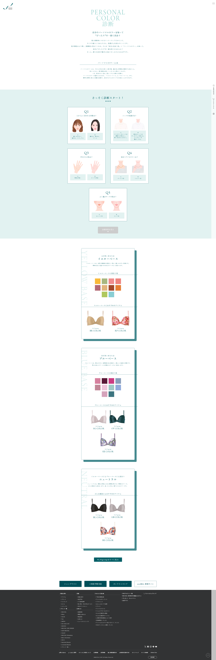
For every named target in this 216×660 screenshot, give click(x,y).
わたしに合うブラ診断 (101, 604)
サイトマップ (135, 652)
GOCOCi (64, 626)
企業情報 (96, 652)
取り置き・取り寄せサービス (85, 604)
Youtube (156, 646)
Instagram (151, 646)
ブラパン (98, 606)
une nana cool (65, 623)
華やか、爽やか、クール (95, 136)
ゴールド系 (121, 177)
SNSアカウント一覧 (127, 593)
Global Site (154, 652)
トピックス (64, 606)
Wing (63, 614)
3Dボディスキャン (82, 606)
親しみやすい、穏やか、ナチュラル (78, 136)
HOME (152, 657)
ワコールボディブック (101, 599)
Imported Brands (66, 642)
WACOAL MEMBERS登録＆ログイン (132, 595)
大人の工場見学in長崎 (101, 613)
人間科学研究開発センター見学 (104, 618)
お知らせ (79, 608)
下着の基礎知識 (100, 597)
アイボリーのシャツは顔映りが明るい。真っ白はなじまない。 (120, 135)
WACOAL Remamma (67, 635)
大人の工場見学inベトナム (103, 615)
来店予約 (80, 599)
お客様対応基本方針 (124, 652)
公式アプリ (125, 600)
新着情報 (80, 612)
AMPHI (63, 621)
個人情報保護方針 (112, 652)
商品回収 (80, 616)
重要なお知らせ (82, 614)
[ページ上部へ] (208, 655)
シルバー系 (138, 177)
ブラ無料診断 (81, 601)
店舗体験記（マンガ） (101, 620)
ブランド (64, 599)
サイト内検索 (144, 652)
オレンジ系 (99, 215)
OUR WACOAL (65, 630)
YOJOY (63, 633)
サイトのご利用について (85, 652)
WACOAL (64, 612)
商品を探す (63, 593)
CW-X (63, 640)
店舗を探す (80, 597)
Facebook (148, 646)
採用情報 (103, 652)
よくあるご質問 (72, 652)
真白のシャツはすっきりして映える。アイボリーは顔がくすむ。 (138, 136)
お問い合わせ (62, 652)
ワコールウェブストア (150, 593)
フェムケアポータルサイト (103, 611)
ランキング (64, 601)
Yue (63, 619)
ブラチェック (99, 601)
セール (63, 604)
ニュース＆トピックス (83, 621)
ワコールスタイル (100, 608)
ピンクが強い (95, 177)
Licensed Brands (66, 644)
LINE (153, 646)
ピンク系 (116, 215)
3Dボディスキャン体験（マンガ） (104, 625)
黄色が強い (78, 177)
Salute (63, 616)
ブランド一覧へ (65, 647)
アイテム (64, 597)
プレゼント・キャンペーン (129, 598)
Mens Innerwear (66, 637)
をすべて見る (108, 559)
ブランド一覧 (63, 608)
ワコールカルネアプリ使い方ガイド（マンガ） (108, 622)
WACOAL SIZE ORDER (68, 628)
